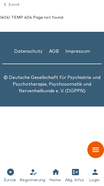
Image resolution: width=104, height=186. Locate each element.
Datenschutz (28, 51)
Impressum (77, 51)
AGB (54, 51)
